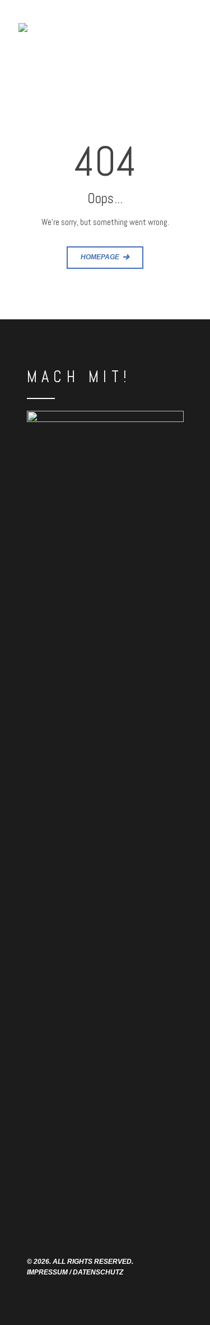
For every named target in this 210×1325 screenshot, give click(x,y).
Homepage (100, 256)
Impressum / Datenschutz (75, 1272)
